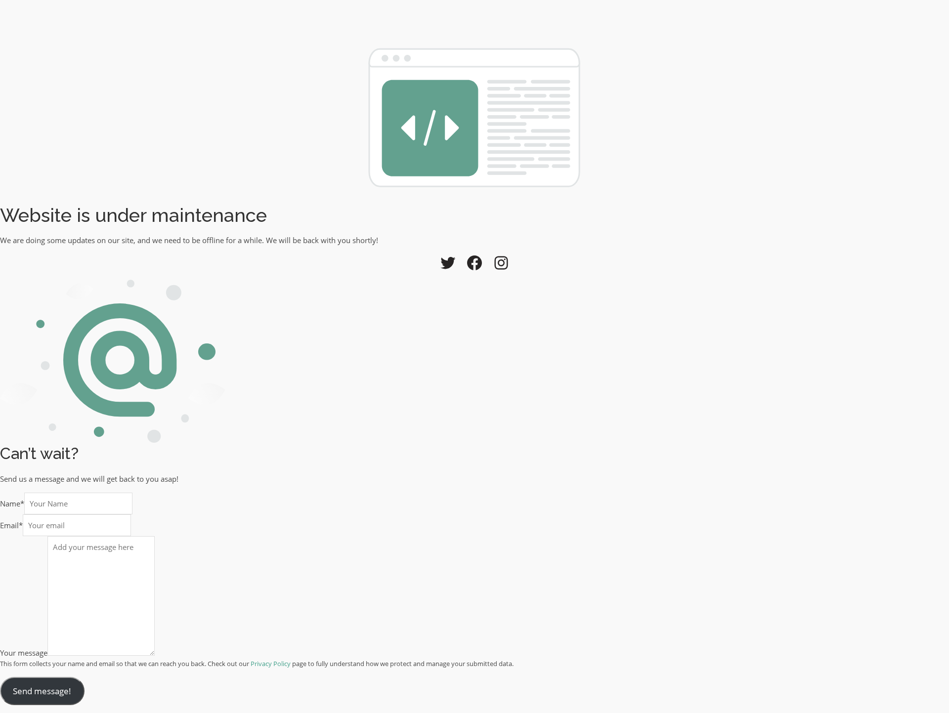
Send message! (42, 691)
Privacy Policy (271, 663)
